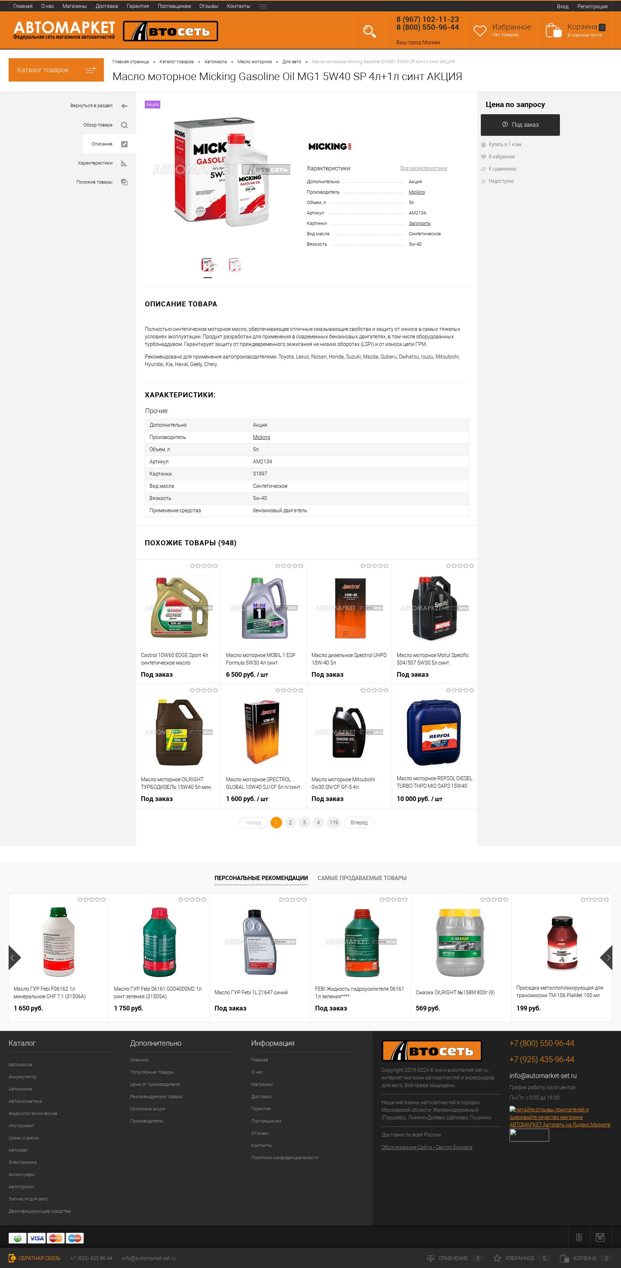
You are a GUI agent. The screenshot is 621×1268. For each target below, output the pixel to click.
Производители (146, 1121)
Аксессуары (22, 1174)
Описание (102, 144)
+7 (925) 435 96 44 (91, 1258)
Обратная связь (39, 1258)
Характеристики (95, 163)
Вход (563, 6)
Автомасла (20, 1064)
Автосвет (18, 1150)
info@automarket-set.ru (543, 1075)
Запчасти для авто (28, 1199)
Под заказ (525, 124)
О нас (47, 6)
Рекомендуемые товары (156, 1096)
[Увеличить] (221, 170)
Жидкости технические (33, 1113)
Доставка (107, 6)
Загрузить (420, 223)
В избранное (502, 156)
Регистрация (593, 6)
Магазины (75, 6)
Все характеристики (423, 168)
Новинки (139, 1060)
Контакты (238, 6)
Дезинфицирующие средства (40, 1211)
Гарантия (138, 6)
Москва (431, 42)
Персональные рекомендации (261, 878)
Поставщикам (174, 6)
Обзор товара (97, 125)
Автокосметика (25, 1101)
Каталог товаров (42, 70)
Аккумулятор (23, 1076)
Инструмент (21, 1125)
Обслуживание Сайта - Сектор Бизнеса (427, 1147)
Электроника (23, 1162)
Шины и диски (24, 1137)
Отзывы (208, 6)
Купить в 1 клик (505, 144)
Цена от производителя (155, 1084)
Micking (417, 192)
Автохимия (20, 1089)
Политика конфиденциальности (284, 1157)
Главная (23, 6)
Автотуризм (21, 1186)
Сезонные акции (147, 1108)
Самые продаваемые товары (362, 878)
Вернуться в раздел (91, 105)
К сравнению (502, 168)
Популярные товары (152, 1072)
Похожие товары (94, 182)
